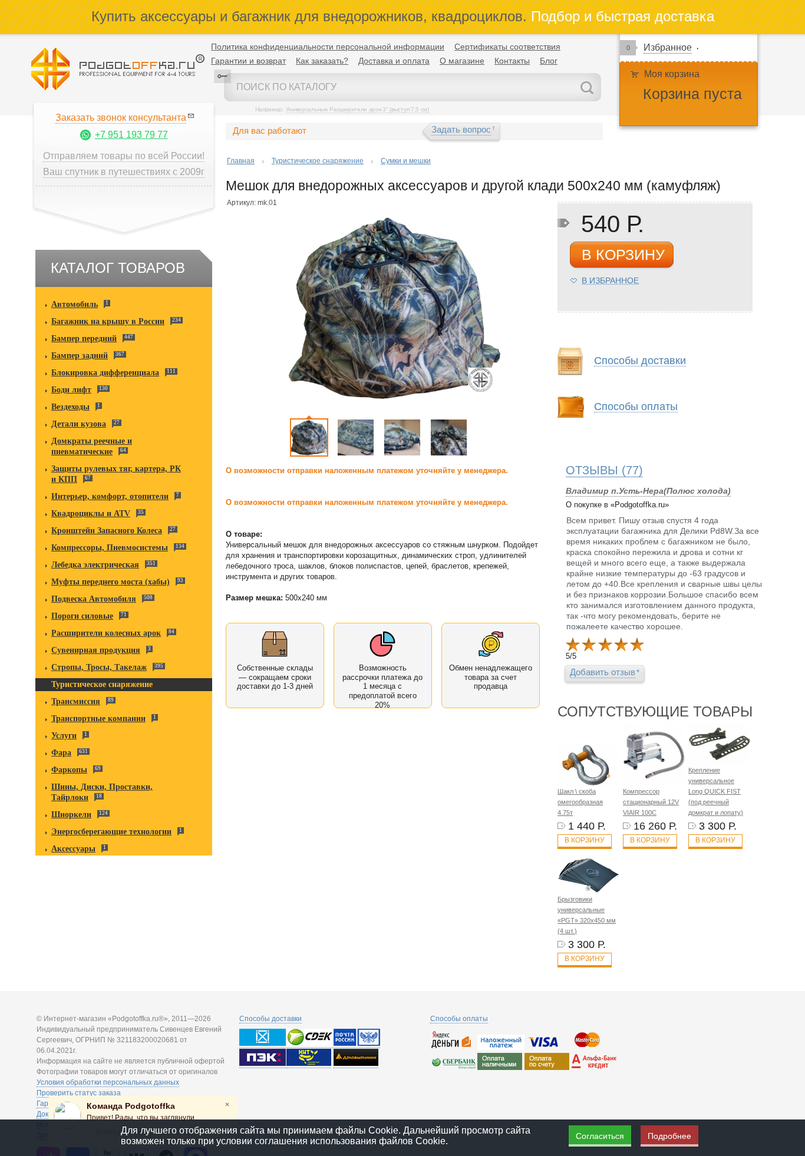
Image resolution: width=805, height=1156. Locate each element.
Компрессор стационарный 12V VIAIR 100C (651, 802)
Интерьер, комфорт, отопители (110, 496)
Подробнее (669, 1136)
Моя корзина (672, 74)
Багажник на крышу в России (107, 321)
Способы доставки (270, 1019)
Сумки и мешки (406, 161)
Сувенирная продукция (95, 650)
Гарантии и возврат (248, 60)
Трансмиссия (75, 701)
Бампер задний (79, 355)
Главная (241, 161)
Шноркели (71, 814)
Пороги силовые (82, 616)
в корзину (623, 254)
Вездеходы (70, 406)
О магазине (462, 60)
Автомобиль (74, 304)
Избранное (668, 47)
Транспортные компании (98, 718)
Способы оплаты (459, 1019)
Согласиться (600, 1136)
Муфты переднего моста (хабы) (110, 581)
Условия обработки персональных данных (108, 1082)
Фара (61, 752)
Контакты (512, 60)
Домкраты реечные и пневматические (91, 446)
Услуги (64, 735)
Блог (548, 60)
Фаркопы (69, 769)
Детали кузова (78, 424)
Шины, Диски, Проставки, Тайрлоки (102, 792)
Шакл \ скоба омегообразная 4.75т (580, 802)
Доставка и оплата (394, 60)
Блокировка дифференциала (105, 372)
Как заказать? (322, 60)
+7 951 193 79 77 (131, 135)
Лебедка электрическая (95, 564)
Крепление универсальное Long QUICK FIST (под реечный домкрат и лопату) (715, 791)
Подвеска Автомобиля (93, 598)
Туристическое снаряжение (102, 684)
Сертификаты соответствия (507, 46)
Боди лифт (71, 389)
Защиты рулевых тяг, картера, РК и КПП (116, 474)
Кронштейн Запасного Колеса (106, 530)
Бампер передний (84, 338)
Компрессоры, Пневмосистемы (109, 547)
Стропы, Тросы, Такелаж (99, 667)
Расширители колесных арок (106, 633)
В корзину (585, 840)
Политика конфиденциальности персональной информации (327, 46)
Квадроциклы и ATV (90, 513)
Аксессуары (73, 848)
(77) (604, 470)
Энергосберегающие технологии (111, 831)
